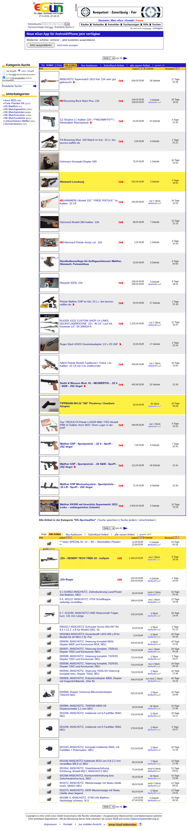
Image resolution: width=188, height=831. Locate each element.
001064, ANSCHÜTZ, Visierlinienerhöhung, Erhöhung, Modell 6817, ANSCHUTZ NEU (85, 770)
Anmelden (113, 24)
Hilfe (145, 24)
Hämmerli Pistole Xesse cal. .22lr (83, 242)
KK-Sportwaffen (85, 519)
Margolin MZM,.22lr (71, 282)
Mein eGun (117, 20)
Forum (139, 20)
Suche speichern (108, 519)
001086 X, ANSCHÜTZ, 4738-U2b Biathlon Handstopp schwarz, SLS (84, 799)
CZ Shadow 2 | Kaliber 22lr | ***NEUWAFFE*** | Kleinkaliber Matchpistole (87, 121)
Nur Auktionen (89, 65)
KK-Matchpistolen (14, 112)
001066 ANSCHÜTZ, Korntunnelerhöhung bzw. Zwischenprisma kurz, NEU (87, 777)
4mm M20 (10, 100)
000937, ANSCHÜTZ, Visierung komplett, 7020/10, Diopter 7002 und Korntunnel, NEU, (89, 650)
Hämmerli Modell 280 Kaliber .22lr (79, 222)
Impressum (50, 824)
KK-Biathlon (11, 106)
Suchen (156, 24)
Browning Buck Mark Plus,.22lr (82, 100)
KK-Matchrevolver (14, 115)
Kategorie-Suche (18, 65)
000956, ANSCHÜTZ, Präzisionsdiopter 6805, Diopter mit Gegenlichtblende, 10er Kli (91, 680)
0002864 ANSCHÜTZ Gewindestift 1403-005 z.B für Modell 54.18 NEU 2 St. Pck (90, 635)
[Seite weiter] (125, 58)
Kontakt (129, 20)
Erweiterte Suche (12, 86)
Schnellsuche (35, 24)
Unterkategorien (17, 94)
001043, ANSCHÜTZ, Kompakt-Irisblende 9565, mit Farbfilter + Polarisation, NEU (89, 748)
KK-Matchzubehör (14, 117)
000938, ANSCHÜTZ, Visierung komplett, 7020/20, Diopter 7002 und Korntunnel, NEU (89, 658)
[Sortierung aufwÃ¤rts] (67, 68)
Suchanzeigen (131, 24)
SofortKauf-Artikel (114, 65)
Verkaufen (98, 24)
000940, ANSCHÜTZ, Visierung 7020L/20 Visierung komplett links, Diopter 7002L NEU (89, 672)
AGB (115, 818)
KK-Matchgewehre (15, 109)
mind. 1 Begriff (27, 71)
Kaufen (85, 24)
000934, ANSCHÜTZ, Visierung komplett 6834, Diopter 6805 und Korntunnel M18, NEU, (87, 643)
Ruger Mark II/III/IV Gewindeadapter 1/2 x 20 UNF (89, 344)
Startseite (103, 20)
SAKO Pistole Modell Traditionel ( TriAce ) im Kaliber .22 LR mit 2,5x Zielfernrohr (85, 364)
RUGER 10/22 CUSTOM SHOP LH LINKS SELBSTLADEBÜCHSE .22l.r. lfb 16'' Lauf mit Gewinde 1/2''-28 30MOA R (86, 323)
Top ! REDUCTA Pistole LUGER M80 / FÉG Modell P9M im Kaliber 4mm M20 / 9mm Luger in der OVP (89, 425)
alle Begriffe (11, 71)
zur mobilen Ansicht (90, 824)
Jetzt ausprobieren (41, 45)
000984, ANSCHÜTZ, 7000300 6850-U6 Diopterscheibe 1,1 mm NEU (83, 707)
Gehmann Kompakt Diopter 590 (78, 161)
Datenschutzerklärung (143, 818)
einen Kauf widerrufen (122, 824)
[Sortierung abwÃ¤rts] (70, 68)
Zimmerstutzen (13, 123)
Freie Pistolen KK (14, 103)
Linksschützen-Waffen (17, 120)
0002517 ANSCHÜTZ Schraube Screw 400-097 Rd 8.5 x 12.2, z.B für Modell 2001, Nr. (89, 628)
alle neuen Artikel (140, 65)
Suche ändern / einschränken (138, 519)
